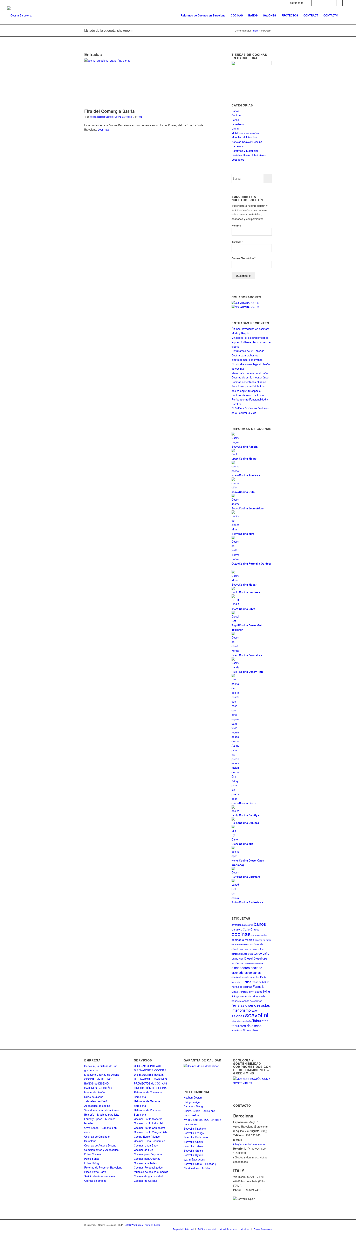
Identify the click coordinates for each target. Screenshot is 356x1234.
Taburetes (260, 1020)
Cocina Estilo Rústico (147, 1136)
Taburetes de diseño (96, 1101)
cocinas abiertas (259, 935)
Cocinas (236, 115)
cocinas (241, 934)
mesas (243, 996)
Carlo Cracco (251, 929)
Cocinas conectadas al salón (249, 382)
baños (260, 924)
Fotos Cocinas (93, 1154)
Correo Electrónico (243, 258)
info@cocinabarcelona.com (249, 1144)
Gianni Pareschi (240, 991)
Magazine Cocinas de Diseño (101, 1074)
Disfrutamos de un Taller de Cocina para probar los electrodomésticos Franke (248, 355)
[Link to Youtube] (327, 3)
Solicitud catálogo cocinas (100, 1176)
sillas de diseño (244, 1021)
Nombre (237, 225)
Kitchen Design (193, 1097)
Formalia (258, 986)
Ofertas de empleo (95, 1181)
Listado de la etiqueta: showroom (108, 30)
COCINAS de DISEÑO (97, 1079)
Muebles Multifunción (244, 137)
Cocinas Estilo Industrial (148, 1123)
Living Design (192, 1102)
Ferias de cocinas (242, 987)
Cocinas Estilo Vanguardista (150, 1132)
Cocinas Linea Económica (149, 1141)
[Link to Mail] (346, 3)
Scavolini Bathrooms (196, 1137)
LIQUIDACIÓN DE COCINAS (151, 1088)
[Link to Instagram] (321, 3)
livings (236, 996)
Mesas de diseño (94, 1092)
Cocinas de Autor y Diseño (100, 1145)
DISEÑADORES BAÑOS (149, 1074)
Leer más (103, 129)
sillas (234, 1021)
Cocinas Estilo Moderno (148, 1119)
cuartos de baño (258, 953)
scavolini (256, 1014)
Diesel (248, 958)
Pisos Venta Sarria (95, 1172)
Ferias (93, 116)
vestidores (237, 1030)
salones (238, 1015)
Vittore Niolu (250, 1030)
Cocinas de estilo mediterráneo (250, 377)
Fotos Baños (92, 1158)
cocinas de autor (263, 939)
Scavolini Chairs (193, 1142)
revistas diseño (244, 1005)
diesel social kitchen (254, 963)
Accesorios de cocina (97, 1106)
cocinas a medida (243, 940)
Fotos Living (91, 1163)
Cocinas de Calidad (145, 1181)
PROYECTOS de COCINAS (150, 1083)
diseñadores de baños (246, 972)
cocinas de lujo (248, 949)
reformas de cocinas (250, 1001)
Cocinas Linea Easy (146, 1145)
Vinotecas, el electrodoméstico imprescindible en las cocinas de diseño (251, 342)
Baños (235, 111)
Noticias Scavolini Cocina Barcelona (114, 116)
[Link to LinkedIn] (339, 3)
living (266, 991)
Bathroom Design (194, 1106)
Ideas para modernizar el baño (250, 373)
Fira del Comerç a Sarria (109, 111)
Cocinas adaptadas (145, 1163)
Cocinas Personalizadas (148, 1167)
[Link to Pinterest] (333, 3)
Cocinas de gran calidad (148, 1176)
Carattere (237, 929)
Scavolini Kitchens (195, 1128)
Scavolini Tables (193, 1146)
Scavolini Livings (194, 1133)
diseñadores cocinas (247, 967)
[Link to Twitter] (315, 3)
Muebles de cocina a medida (151, 1172)
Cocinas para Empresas (148, 1154)
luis (140, 116)
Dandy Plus (238, 958)
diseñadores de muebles (245, 977)
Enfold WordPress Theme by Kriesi (142, 1224)
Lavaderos (238, 124)
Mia (249, 996)
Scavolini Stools (193, 1150)
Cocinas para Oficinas (147, 1158)
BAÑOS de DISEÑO (96, 1083)
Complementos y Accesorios (101, 1150)
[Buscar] (345, 15)
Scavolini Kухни (193, 1155)
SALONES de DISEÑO (98, 1088)
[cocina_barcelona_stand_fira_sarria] (147, 82)
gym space (255, 992)
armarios (236, 924)
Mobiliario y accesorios (245, 133)
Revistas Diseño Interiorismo (249, 155)
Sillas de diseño (93, 1097)
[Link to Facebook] (309, 3)
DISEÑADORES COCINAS (150, 1070)
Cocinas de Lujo (143, 1150)
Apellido (237, 242)
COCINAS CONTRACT (148, 1066)
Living (235, 128)
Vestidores (238, 159)
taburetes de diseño (246, 1025)
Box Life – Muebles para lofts (101, 1114)
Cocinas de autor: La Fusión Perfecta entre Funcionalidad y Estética (250, 399)
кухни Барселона (194, 1159)
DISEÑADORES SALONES (150, 1079)
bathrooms (247, 924)
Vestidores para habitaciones (101, 1110)
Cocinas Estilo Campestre (149, 1128)
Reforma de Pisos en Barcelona (103, 1167)
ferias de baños (260, 982)
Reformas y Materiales (245, 151)
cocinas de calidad (240, 944)
